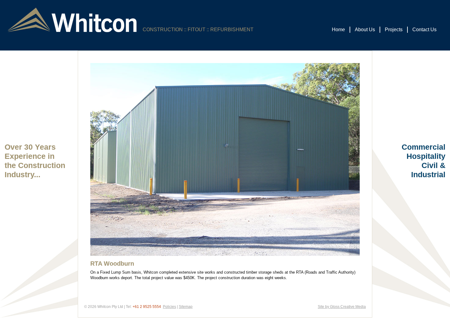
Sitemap (186, 307)
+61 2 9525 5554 (147, 307)
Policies (169, 307)
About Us (365, 29)
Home (338, 29)
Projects (394, 29)
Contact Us (424, 29)
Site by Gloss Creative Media (342, 307)
